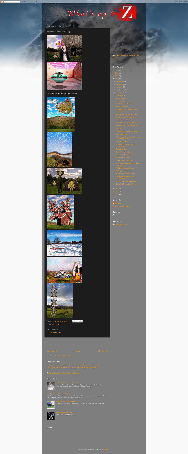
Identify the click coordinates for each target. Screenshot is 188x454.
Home (78, 351)
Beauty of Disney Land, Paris (126, 184)
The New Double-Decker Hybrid (127, 131)
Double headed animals (124, 120)
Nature (118, 128)
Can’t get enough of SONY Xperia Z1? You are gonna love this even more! (72, 367)
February (120, 93)
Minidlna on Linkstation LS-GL (57, 394)
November (120, 84)
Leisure (58, 324)
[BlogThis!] (75, 321)
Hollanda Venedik (122, 106)
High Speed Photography (64, 412)
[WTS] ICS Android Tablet (125, 168)
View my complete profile (121, 206)
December (120, 81)
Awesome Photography (124, 155)
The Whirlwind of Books (124, 104)
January (120, 95)
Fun (53, 324)
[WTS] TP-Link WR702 (124, 160)
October (120, 87)
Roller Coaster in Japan (124, 152)
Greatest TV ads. (122, 141)
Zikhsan (118, 203)
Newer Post (52, 351)
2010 (117, 191)
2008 (117, 194)
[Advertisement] (77, 343)
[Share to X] (77, 321)
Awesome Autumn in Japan (125, 174)
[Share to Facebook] (79, 321)
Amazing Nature (121, 101)
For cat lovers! (121, 149)
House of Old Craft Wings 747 (126, 125)
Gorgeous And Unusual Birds (66, 401)
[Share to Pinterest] (81, 321)
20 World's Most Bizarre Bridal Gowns (69, 383)
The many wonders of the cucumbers (125, 177)
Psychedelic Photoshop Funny (126, 114)
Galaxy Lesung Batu (123, 171)
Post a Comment (55, 332)
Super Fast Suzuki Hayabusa (126, 181)
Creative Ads (120, 98)
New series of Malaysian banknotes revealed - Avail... (128, 138)
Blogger (106, 449)
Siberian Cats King (122, 157)
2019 (117, 70)
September (121, 90)
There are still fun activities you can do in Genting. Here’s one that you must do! (74, 365)
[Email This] (73, 321)
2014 (117, 73)
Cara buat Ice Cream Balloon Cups (128, 123)
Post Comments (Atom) (64, 356)
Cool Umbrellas (121, 134)
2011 (117, 188)
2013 (117, 76)
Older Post (103, 351)
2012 (117, 79)
